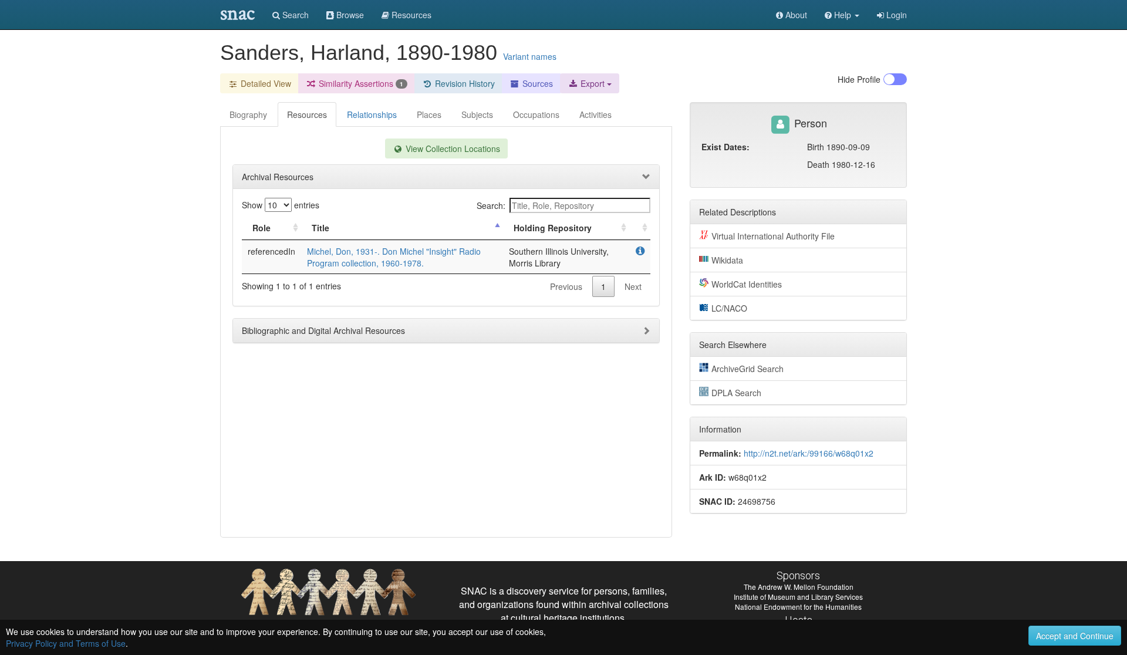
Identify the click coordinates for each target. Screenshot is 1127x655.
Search (294, 15)
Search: (491, 205)
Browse (349, 15)
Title (320, 228)
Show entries (280, 205)
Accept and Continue (1074, 636)
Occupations (536, 114)
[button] (842, 14)
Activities (595, 114)
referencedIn (271, 251)
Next (633, 286)
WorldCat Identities (746, 284)
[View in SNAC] (640, 251)
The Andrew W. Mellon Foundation (798, 587)
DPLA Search (736, 393)
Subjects (477, 114)
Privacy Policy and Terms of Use (66, 643)
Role (261, 228)
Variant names (529, 56)
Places (429, 114)
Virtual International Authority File (773, 236)
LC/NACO (729, 308)
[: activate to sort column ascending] (639, 228)
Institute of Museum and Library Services (798, 597)
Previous (566, 286)
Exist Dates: (725, 147)
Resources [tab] (307, 114)
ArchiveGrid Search (747, 368)
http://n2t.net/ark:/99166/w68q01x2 (808, 453)
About (795, 15)
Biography (248, 114)
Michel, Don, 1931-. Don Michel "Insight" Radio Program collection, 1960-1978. (394, 257)
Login (895, 15)
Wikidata (727, 260)
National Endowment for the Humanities (798, 607)
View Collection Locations (451, 148)
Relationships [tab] (372, 114)
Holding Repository (553, 228)
